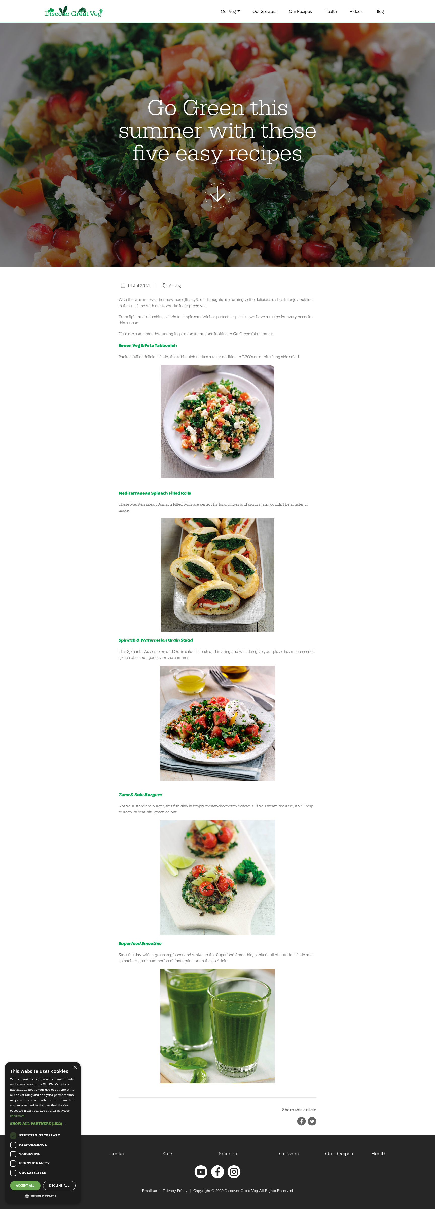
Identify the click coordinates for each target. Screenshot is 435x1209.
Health (330, 11)
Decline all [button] (59, 1185)
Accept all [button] (25, 1185)
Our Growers (264, 11)
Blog (379, 11)
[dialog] (43, 1133)
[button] (43, 1124)
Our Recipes (300, 11)
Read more (17, 1116)
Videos (356, 11)
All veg (174, 285)
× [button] (75, 1067)
